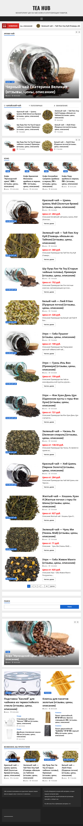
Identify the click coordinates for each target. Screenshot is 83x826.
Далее (52, 586)
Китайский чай (11, 221)
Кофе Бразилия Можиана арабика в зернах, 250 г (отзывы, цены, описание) (31, 181)
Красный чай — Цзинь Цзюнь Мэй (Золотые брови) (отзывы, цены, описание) (9, 115)
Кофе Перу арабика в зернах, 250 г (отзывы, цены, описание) (70, 180)
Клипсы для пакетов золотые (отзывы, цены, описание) (58, 702)
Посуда (8, 693)
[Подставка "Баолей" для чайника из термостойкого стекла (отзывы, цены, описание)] (22, 683)
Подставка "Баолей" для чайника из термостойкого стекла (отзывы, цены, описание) (21, 704)
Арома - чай (10, 82)
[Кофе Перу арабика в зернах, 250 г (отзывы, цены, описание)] (70, 168)
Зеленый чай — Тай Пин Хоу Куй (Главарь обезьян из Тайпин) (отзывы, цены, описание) (47, 115)
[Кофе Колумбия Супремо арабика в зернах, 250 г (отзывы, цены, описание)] (51, 168)
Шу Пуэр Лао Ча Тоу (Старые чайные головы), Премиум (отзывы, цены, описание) (9, 128)
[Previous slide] (76, 32)
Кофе (7, 171)
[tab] (16, 105)
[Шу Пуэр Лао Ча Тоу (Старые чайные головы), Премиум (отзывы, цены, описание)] (51, 756)
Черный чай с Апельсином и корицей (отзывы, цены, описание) (39, 89)
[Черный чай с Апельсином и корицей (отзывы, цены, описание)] (41, 68)
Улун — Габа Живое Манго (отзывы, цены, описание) (22, 569)
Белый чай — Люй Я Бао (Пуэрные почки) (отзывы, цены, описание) (47, 128)
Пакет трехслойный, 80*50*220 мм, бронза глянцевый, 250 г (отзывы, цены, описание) (48, 717)
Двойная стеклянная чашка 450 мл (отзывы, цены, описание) (9, 734)
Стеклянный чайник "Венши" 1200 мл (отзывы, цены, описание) (9, 720)
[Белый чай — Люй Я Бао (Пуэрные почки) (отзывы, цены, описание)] (70, 756)
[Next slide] (79, 32)
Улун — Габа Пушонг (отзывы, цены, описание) (47, 145)
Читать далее (50, 223)
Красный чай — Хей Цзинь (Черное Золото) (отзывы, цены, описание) (22, 475)
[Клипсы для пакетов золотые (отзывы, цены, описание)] (61, 683)
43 (47, 586)
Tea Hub (41, 8)
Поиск (7, 601)
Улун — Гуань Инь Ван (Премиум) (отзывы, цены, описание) (22, 374)
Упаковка (48, 693)
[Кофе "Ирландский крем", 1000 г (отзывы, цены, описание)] (12, 168)
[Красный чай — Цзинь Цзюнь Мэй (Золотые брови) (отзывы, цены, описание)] (12, 756)
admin (9, 96)
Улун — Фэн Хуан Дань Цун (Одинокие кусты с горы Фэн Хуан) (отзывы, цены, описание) (22, 408)
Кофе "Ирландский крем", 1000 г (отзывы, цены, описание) (11, 181)
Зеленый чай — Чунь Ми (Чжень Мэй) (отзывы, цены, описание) (22, 539)
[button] (41, 19)
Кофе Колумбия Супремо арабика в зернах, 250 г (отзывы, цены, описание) (51, 181)
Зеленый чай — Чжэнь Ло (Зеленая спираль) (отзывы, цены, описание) (22, 442)
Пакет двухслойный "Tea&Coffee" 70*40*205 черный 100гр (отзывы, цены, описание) (48, 730)
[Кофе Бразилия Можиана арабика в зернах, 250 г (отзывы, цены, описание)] (31, 168)
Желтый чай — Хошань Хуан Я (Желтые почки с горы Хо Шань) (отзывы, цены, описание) (22, 508)
